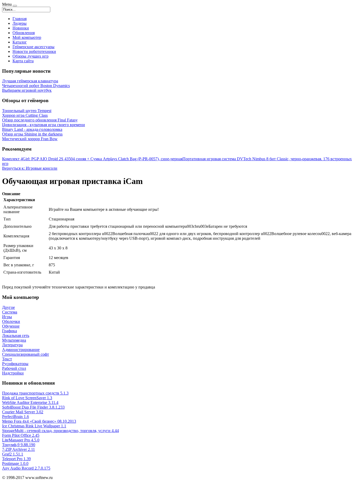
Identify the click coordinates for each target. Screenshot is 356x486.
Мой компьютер (27, 37)
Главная (20, 18)
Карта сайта (23, 61)
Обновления (24, 32)
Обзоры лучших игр (30, 56)
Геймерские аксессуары (33, 47)
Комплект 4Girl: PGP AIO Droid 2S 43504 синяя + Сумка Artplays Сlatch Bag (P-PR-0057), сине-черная (92, 159)
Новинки (21, 28)
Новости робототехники (34, 51)
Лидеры (20, 23)
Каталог (20, 42)
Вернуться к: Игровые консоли (29, 168)
